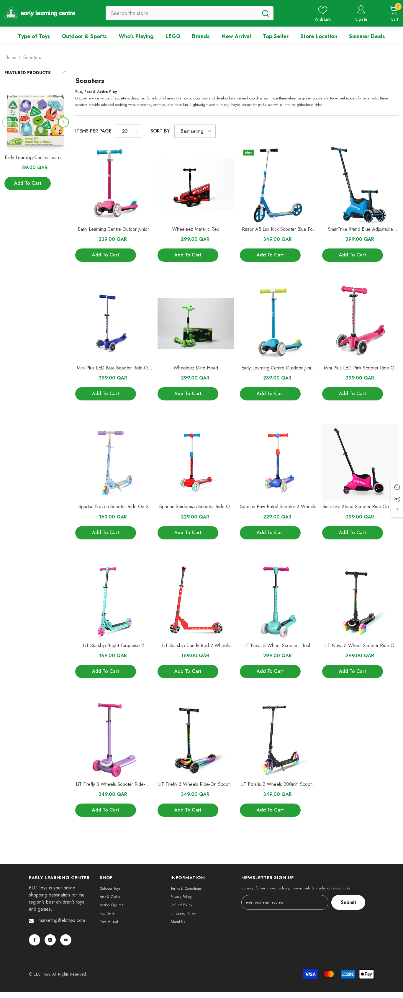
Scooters (32, 57)
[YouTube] (65, 939)
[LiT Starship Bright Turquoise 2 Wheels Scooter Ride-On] (113, 601)
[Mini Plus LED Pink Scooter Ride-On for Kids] (360, 323)
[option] (35, 142)
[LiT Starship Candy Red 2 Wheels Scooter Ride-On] (196, 601)
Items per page (93, 130)
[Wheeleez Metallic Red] (196, 185)
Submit (348, 902)
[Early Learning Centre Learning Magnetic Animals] (35, 120)
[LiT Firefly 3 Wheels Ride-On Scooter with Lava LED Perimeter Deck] (196, 740)
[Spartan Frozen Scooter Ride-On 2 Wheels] (113, 462)
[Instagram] (50, 939)
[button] (63, 122)
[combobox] (182, 13)
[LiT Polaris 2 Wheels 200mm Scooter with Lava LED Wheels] (278, 740)
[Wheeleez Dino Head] (196, 323)
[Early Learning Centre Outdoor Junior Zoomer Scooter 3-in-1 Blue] (278, 323)
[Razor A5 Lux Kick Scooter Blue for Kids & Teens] (278, 185)
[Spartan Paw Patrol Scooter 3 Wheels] (278, 462)
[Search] (189, 13)
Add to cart (27, 183)
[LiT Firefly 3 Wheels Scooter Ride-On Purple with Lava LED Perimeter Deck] (113, 740)
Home (10, 57)
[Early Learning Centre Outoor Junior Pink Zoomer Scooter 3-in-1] (113, 185)
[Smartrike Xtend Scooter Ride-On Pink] (360, 462)
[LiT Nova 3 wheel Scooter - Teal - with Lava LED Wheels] (278, 601)
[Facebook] (34, 939)
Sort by (160, 130)
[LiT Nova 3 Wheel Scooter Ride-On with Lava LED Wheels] (360, 601)
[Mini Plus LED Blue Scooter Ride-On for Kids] (113, 323)
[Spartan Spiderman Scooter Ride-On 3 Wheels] (196, 462)
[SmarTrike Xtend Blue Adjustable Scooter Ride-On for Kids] (360, 185)
